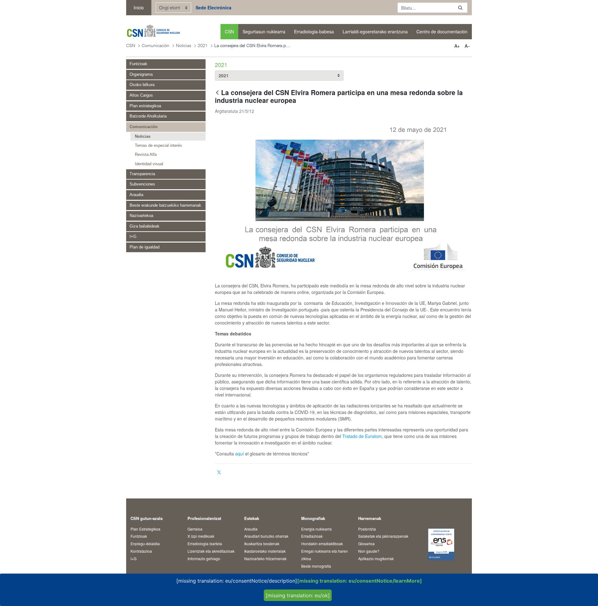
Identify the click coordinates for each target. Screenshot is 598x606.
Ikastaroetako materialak (265, 551)
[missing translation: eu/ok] (298, 595)
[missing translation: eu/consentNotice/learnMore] (359, 581)
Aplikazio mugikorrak (376, 558)
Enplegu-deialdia (145, 543)
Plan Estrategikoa (145, 528)
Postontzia (367, 528)
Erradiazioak (312, 536)
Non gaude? (368, 551)
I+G (133, 558)
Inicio (139, 7)
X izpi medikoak (200, 536)
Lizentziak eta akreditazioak (211, 551)
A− (467, 46)
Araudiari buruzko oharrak (266, 536)
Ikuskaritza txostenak (261, 543)
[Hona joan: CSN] (153, 31)
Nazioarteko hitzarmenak (265, 558)
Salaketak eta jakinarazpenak (383, 536)
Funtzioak (139, 536)
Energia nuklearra (316, 528)
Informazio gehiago (203, 558)
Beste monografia (316, 566)
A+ (457, 46)
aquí (239, 453)
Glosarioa (366, 543)
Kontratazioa (141, 551)
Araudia (251, 528)
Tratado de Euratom (362, 436)
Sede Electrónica (213, 7)
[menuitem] (229, 31)
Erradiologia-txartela (204, 543)
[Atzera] (217, 93)
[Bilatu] (460, 7)
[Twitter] (219, 472)
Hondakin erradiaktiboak (322, 543)
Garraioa (194, 528)
